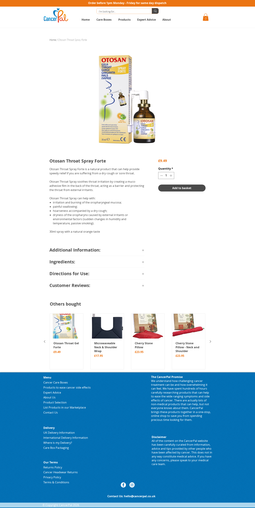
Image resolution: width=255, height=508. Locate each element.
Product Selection (55, 402)
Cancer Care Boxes (55, 382)
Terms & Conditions (56, 482)
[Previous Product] (44, 341)
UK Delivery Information (59, 433)
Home (52, 39)
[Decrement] (161, 175)
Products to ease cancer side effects (67, 387)
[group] (127, 341)
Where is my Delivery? (57, 443)
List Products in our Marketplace (64, 407)
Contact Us (50, 412)
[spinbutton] (166, 175)
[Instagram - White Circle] (132, 485)
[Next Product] (210, 341)
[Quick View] (66, 326)
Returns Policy (52, 467)
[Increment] (171, 175)
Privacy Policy (52, 477)
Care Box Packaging (56, 448)
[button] (206, 17)
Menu (47, 377)
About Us (49, 397)
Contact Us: (115, 496)
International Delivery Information (65, 438)
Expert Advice (52, 392)
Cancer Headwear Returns (60, 472)
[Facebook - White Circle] (123, 485)
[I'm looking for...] (155, 11)
